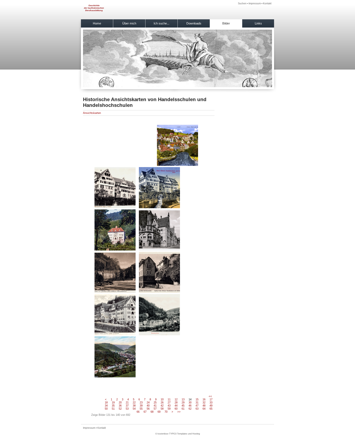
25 (155, 402)
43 (169, 405)
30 (190, 402)
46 (190, 405)
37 (127, 405)
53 (127, 408)
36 (120, 405)
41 (155, 405)
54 (134, 408)
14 (190, 399)
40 (148, 405)
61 (183, 408)
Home (97, 23)
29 (183, 402)
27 (169, 402)
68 (152, 411)
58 (162, 408)
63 (197, 408)
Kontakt (267, 3)
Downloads (193, 23)
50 (106, 408)
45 (183, 405)
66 (138, 411)
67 (145, 411)
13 (183, 399)
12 (176, 399)
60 (176, 408)
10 (162, 399)
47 (197, 405)
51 (113, 408)
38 (134, 405)
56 (148, 408)
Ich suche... (161, 23)
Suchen (242, 3)
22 (134, 402)
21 (127, 402)
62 (190, 408)
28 (176, 402)
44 (176, 405)
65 (211, 408)
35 (113, 405)
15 (197, 399)
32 (204, 402)
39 (141, 405)
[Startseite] (93, 14)
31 (197, 402)
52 (120, 408)
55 (141, 408)
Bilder (226, 23)
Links (258, 23)
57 (155, 408)
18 (106, 402)
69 (159, 411)
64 (204, 408)
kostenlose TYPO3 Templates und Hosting (179, 433)
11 (169, 399)
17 (211, 399)
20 (120, 402)
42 (162, 405)
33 (211, 402)
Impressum (255, 3)
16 (204, 399)
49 (211, 405)
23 (141, 402)
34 (106, 405)
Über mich (129, 23)
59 (169, 408)
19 (113, 402)
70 (166, 411)
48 (204, 405)
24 (148, 402)
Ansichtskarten (92, 112)
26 (162, 402)
